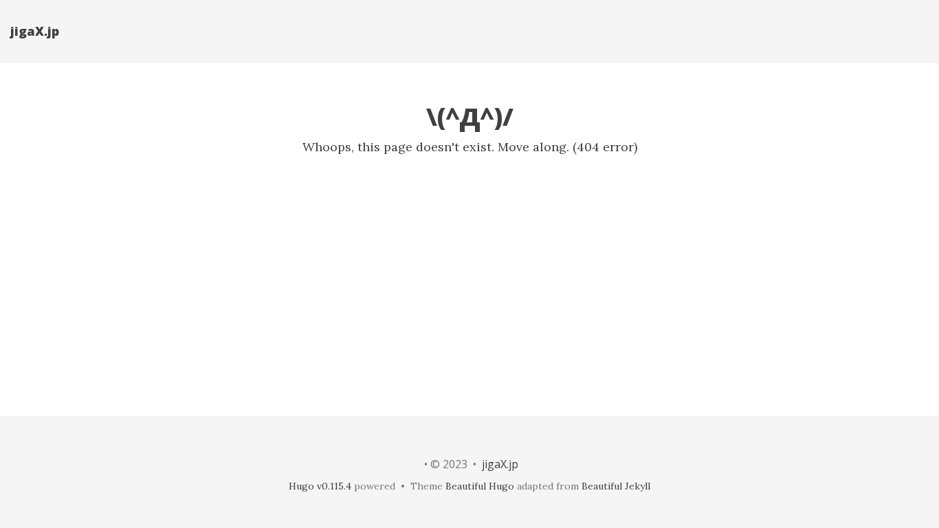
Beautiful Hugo (479, 486)
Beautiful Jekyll (616, 486)
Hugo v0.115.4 (320, 486)
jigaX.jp (34, 31)
